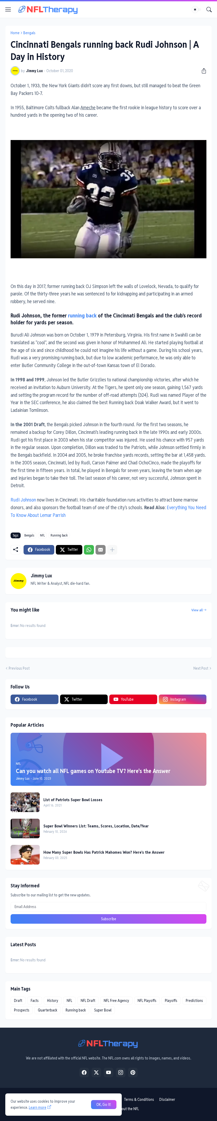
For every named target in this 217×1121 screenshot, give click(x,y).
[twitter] (96, 1072)
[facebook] (84, 1072)
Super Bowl (102, 1010)
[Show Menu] (8, 9)
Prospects (21, 1010)
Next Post (200, 668)
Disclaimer (167, 1099)
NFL (42, 535)
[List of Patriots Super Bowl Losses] (25, 802)
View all (197, 610)
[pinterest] (133, 1072)
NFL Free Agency (116, 1000)
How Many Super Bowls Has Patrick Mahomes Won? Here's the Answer (104, 852)
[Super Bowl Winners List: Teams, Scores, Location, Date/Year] (25, 828)
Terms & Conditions (139, 1099)
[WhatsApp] (89, 550)
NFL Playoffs (147, 1000)
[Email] (101, 550)
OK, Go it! (103, 1104)
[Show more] (112, 550)
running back (82, 315)
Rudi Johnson (23, 500)
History (52, 1000)
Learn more (37, 1107)
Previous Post (19, 668)
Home (15, 33)
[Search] (209, 9)
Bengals (29, 33)
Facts (35, 1000)
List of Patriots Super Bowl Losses (72, 799)
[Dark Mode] (196, 9)
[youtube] (108, 1072)
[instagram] (120, 1072)
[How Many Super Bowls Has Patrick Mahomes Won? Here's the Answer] (25, 855)
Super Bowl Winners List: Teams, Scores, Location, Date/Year (96, 825)
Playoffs (171, 1000)
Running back (59, 535)
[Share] (201, 70)
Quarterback (47, 1010)
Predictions (194, 1000)
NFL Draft (88, 1000)
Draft (18, 1000)
